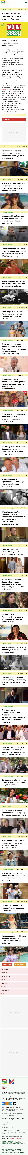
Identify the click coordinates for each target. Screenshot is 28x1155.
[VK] (3, 1103)
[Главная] (4, 1081)
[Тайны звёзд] (2, 9)
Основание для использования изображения (13, 1152)
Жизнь (4, 986)
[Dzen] (14, 1103)
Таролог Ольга (6, 90)
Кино (3, 980)
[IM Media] (11, 1081)
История (5, 983)
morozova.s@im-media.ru (14, 1138)
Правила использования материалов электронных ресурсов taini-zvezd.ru (11, 1149)
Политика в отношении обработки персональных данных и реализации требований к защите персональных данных (13, 1142)
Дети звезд (7, 9)
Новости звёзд (8, 147)
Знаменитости (7, 976)
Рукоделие (5, 990)
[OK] (7, 1103)
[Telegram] (10, 1103)
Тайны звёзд (3, 2)
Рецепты (5, 973)
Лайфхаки (5, 969)
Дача (3, 993)
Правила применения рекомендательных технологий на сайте (12, 1146)
